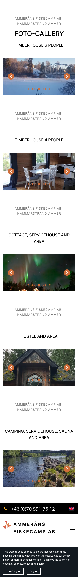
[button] (67, 76)
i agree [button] (33, 571)
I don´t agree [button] (13, 571)
